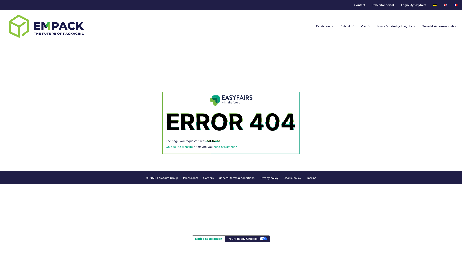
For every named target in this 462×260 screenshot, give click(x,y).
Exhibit (345, 26)
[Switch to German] (435, 5)
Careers (208, 178)
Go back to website (179, 147)
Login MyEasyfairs (413, 5)
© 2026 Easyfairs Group (162, 178)
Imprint (311, 178)
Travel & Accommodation (439, 26)
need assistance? (225, 147)
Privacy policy (269, 178)
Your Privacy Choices (243, 238)
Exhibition (323, 26)
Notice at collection (208, 238)
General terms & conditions (236, 178)
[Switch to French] (456, 5)
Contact (359, 5)
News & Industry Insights (394, 26)
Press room (190, 178)
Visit (364, 26)
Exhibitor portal (383, 5)
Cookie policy (292, 178)
